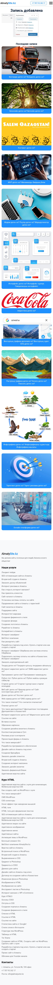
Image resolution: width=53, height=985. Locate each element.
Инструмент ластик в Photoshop (16, 889)
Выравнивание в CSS (11, 858)
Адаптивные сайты (10, 834)
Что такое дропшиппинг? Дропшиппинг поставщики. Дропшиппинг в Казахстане (25, 710)
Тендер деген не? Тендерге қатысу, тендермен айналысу (26, 665)
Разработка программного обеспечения (19, 746)
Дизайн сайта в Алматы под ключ (17, 749)
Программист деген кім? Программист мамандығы (24, 675)
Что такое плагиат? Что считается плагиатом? (22, 702)
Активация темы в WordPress (14, 837)
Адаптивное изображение (13, 827)
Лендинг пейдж (8, 572)
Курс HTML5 (7, 896)
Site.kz (8, 3)
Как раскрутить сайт (10, 642)
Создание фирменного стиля (14, 617)
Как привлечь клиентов (12, 593)
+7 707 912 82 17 (38, 3)
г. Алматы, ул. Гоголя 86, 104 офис (16, 967)
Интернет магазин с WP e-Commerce (17, 893)
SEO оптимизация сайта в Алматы (17, 576)
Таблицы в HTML (9, 934)
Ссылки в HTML (9, 917)
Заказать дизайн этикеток (13, 756)
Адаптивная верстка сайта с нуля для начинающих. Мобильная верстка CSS (24, 785)
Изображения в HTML (11, 882)
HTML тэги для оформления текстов (18, 811)
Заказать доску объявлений (14, 583)
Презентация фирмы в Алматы (15, 739)
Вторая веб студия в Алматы (14, 579)
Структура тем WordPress (12, 931)
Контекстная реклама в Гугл (14, 732)
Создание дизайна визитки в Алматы (18, 729)
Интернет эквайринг (10, 635)
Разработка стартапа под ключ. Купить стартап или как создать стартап (26, 646)
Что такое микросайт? (11, 742)
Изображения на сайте (11, 886)
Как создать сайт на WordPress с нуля (18, 790)
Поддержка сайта (9, 610)
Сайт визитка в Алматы (12, 607)
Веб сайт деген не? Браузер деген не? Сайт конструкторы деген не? (20, 690)
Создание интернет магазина (14, 763)
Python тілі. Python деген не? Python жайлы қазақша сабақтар (24, 679)
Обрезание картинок (10, 725)
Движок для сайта (10, 869)
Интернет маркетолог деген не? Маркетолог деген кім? (26, 715)
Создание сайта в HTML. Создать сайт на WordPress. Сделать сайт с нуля (25, 942)
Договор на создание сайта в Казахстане (20, 875)
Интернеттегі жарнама (11, 614)
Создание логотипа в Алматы (15, 624)
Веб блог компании (10, 638)
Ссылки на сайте (9, 718)
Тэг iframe (6, 938)
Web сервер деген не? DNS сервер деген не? (21, 699)
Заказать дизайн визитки (13, 767)
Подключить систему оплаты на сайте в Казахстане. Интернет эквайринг (25, 657)
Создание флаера (9, 621)
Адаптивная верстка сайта (13, 774)
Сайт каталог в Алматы (12, 597)
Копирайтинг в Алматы (12, 631)
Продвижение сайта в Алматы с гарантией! (21, 603)
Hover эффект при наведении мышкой (18, 804)
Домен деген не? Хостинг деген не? (17, 695)
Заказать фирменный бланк (14, 770)
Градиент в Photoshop (11, 862)
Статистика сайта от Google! (14, 924)
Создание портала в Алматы (14, 907)
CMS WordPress (8, 797)
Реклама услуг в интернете (13, 735)
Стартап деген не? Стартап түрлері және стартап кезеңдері (23, 685)
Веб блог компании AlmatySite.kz (16, 844)
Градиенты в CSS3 (10, 865)
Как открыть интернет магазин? (16, 590)
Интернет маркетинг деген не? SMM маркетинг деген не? (25, 670)
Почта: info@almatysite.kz (13, 974)
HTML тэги (6, 807)
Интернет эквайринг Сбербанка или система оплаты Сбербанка (25, 652)
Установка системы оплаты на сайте (18, 600)
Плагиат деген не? (10, 706)
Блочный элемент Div (11, 841)
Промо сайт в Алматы (11, 953)
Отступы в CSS (8, 903)
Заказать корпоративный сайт (15, 662)
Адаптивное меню (10, 830)
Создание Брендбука (11, 753)
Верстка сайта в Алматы (12, 848)
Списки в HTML (8, 914)
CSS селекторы (8, 801)
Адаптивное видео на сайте (14, 824)
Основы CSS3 (8, 900)
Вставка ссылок (9, 722)
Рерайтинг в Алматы (11, 628)
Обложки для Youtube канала (14, 956)
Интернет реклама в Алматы (14, 586)
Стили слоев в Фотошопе (13, 927)
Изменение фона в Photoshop (15, 879)
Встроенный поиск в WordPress (15, 851)
